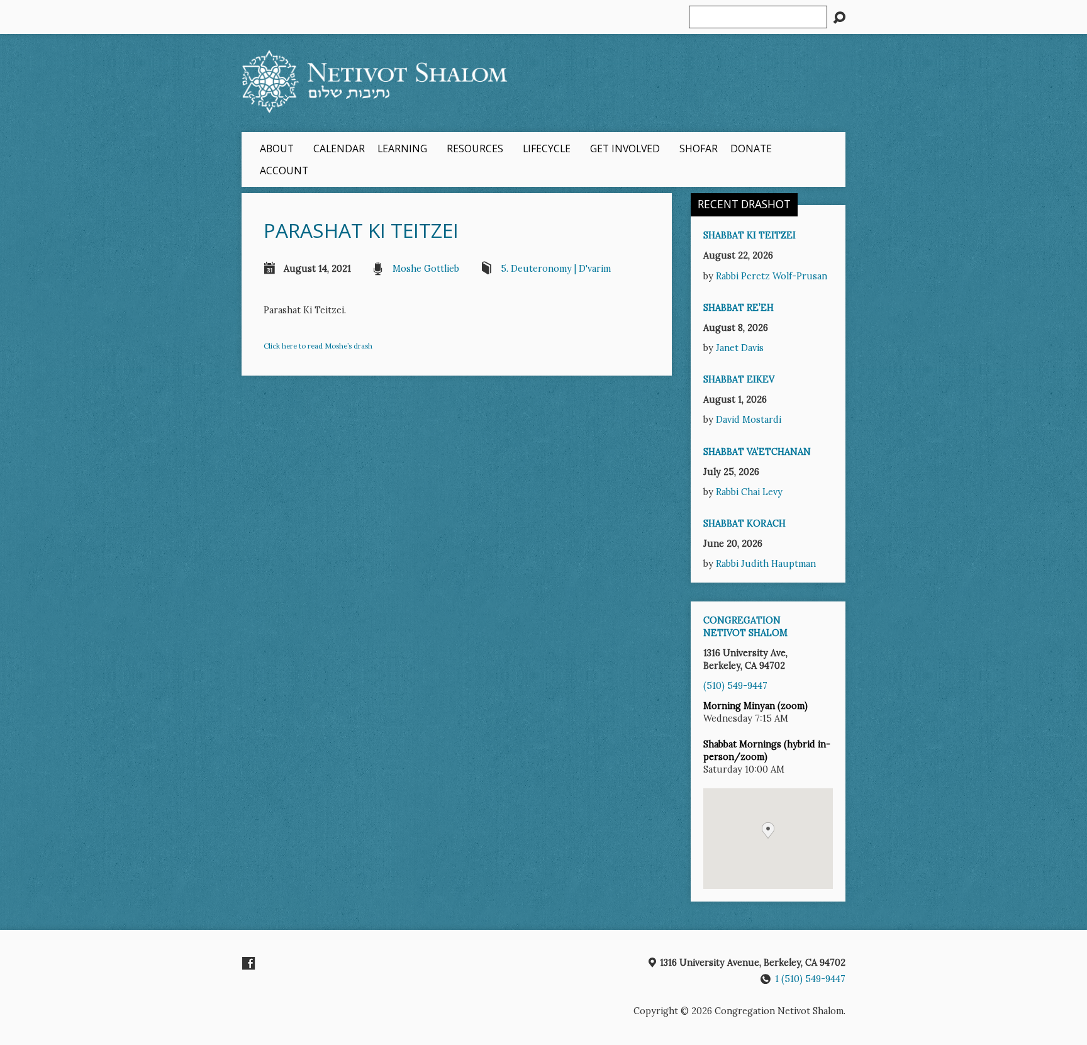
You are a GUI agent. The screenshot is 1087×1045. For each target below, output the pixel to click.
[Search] (839, 17)
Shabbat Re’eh (738, 307)
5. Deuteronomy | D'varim (556, 268)
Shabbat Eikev (738, 379)
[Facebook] (248, 963)
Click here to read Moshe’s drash (318, 345)
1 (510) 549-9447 (810, 979)
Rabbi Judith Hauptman (766, 563)
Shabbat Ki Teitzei (749, 235)
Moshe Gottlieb (426, 268)
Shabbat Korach (744, 523)
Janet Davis (740, 348)
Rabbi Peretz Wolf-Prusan (771, 276)
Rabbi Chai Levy (749, 492)
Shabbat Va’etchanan (757, 451)
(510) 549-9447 (735, 685)
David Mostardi (748, 419)
